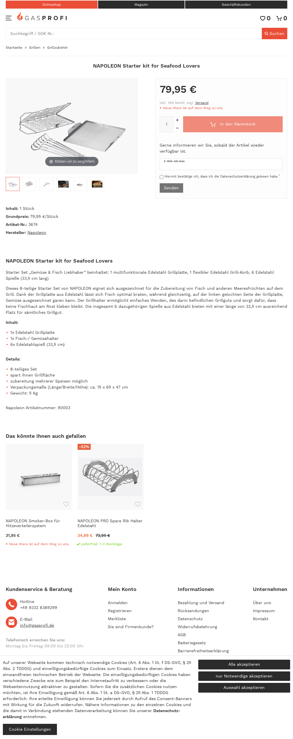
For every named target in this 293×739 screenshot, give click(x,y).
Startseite (14, 48)
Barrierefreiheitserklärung (203, 651)
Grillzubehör (57, 48)
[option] (39, 497)
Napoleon (36, 232)
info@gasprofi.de (37, 625)
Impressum (264, 610)
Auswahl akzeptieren (244, 687)
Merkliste (117, 618)
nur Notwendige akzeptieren (244, 676)
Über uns (262, 602)
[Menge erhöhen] (177, 120)
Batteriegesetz (192, 643)
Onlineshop (51, 5)
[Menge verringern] (177, 128)
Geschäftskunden (236, 5)
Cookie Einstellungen (30, 729)
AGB (182, 634)
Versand (202, 103)
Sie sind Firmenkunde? (131, 626)
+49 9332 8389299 (38, 607)
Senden (171, 188)
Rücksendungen (193, 610)
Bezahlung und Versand (201, 602)
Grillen (34, 48)
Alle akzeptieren (244, 664)
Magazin (141, 5)
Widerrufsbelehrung (197, 626)
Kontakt (260, 618)
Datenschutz (190, 618)
